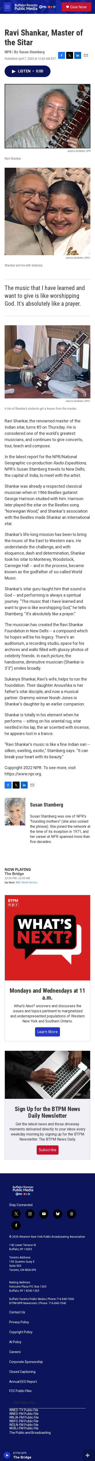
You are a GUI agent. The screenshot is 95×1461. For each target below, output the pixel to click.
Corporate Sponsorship (26, 1362)
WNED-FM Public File (24, 1414)
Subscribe (47, 1149)
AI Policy (15, 1342)
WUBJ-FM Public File (24, 1428)
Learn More (47, 1031)
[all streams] (89, 1455)
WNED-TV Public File (23, 1410)
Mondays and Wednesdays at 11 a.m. (47, 994)
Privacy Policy (19, 1322)
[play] (7, 1455)
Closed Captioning (22, 1372)
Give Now (78, 7)
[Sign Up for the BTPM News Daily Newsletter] (47, 1075)
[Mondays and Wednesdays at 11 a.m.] (47, 937)
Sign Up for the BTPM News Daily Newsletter (47, 1112)
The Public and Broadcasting (30, 1432)
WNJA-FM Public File (24, 1417)
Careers (15, 1352)
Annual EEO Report (23, 1381)
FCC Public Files (20, 1391)
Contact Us (17, 1312)
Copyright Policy (21, 1332)
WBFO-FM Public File (24, 1421)
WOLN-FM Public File (24, 1425)
